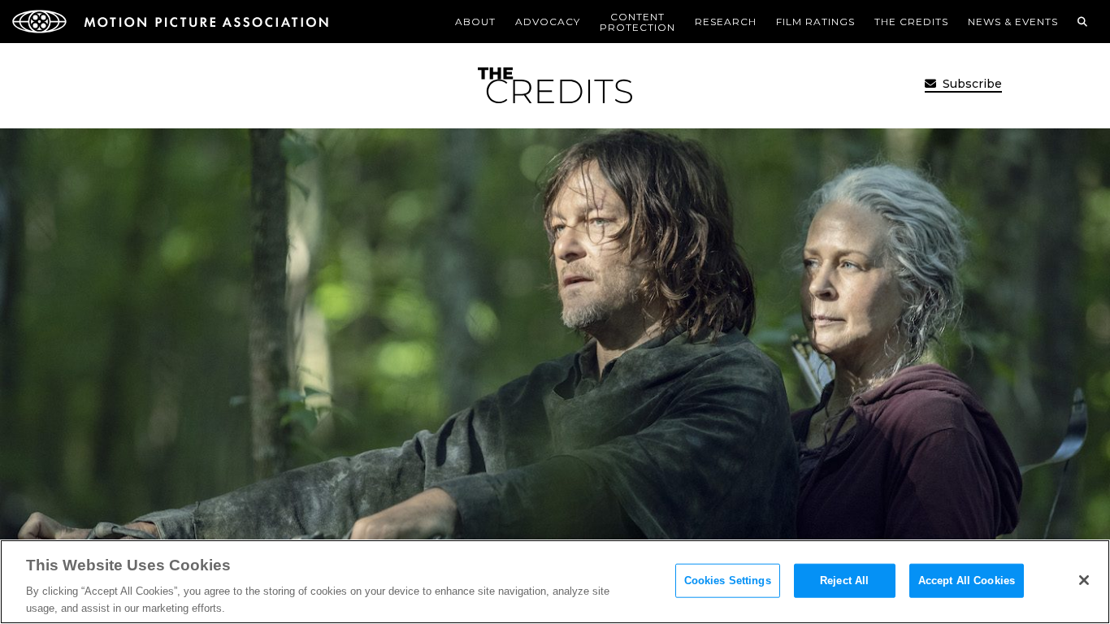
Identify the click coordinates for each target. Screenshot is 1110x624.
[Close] (1084, 580)
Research (726, 21)
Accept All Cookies (966, 580)
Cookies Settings (727, 580)
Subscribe (970, 83)
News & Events (1013, 21)
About (475, 21)
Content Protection (637, 22)
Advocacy (547, 21)
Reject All (844, 580)
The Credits (911, 21)
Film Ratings (815, 21)
